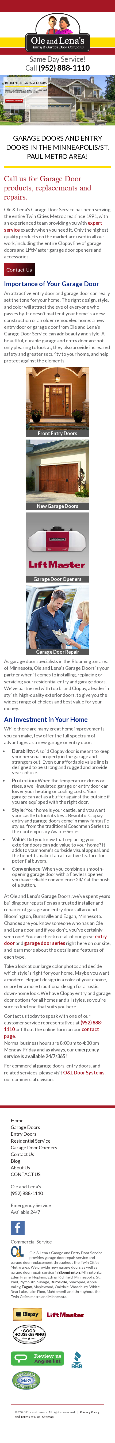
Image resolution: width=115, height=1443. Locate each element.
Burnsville (59, 1282)
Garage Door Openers (57, 579)
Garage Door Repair (57, 652)
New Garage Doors (57, 506)
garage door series (45, 943)
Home (17, 1120)
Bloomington (69, 1272)
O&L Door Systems (84, 1072)
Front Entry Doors (57, 433)
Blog (15, 1161)
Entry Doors (23, 1134)
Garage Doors (25, 1127)
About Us (20, 1167)
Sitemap (47, 1417)
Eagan (27, 1286)
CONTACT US (25, 1174)
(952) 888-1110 (64, 67)
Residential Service (31, 1141)
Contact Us (22, 1154)
